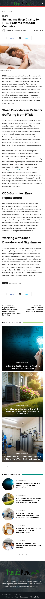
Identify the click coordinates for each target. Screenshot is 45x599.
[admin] (4, 30)
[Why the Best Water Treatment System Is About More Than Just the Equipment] (22, 439)
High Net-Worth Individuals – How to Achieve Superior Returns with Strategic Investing (11, 311)
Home (4, 12)
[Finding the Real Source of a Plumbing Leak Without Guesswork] (22, 348)
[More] (33, 38)
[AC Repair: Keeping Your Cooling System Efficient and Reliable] (8, 544)
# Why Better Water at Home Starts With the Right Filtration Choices (28, 530)
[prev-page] (3, 466)
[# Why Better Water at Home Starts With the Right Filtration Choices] (8, 529)
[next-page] (7, 466)
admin (10, 30)
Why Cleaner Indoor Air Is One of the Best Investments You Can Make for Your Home (22, 411)
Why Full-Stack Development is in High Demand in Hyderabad (34, 309)
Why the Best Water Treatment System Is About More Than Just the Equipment (22, 458)
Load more (21, 554)
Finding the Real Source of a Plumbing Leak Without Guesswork (22, 367)
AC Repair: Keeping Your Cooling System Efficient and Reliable (28, 545)
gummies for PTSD (14, 170)
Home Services (22, 363)
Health (10, 12)
